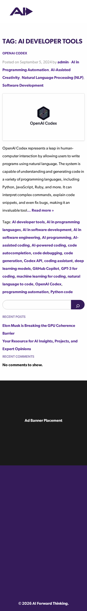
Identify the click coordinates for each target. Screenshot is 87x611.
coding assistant (58, 261)
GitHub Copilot (46, 269)
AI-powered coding (49, 246)
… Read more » (40, 211)
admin (63, 62)
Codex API (33, 261)
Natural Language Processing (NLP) (52, 78)
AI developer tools (28, 222)
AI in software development (47, 230)
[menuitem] (21, 11)
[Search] (78, 304)
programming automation (25, 292)
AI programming (56, 238)
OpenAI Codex (14, 53)
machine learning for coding (41, 277)
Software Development (23, 86)
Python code (62, 292)
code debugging (47, 253)
